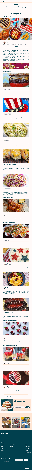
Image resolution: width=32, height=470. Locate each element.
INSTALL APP (27, 468)
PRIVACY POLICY (25, 409)
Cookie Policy (27, 450)
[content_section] (16, 66)
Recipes (2, 438)
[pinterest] (3, 458)
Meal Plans (2, 444)
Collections (3, 442)
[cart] (29, 1)
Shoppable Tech (12, 444)
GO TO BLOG (16, 46)
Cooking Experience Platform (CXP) (15, 438)
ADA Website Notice (28, 452)
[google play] (4, 461)
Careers (26, 440)
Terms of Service (27, 446)
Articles (2, 440)
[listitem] (6, 422)
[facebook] (7, 458)
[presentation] (30, 422)
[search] (27, 1)
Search (2, 448)
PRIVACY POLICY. (28, 461)
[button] (1, 1)
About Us (26, 438)
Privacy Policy (27, 448)
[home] (5, 1)
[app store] (9, 461)
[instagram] (5, 458)
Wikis (2, 446)
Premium (2, 450)
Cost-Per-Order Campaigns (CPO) (15, 440)
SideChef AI (11, 446)
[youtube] (1, 458)
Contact (26, 444)
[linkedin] (9, 458)
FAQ (25, 454)
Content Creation (12, 442)
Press (25, 442)
